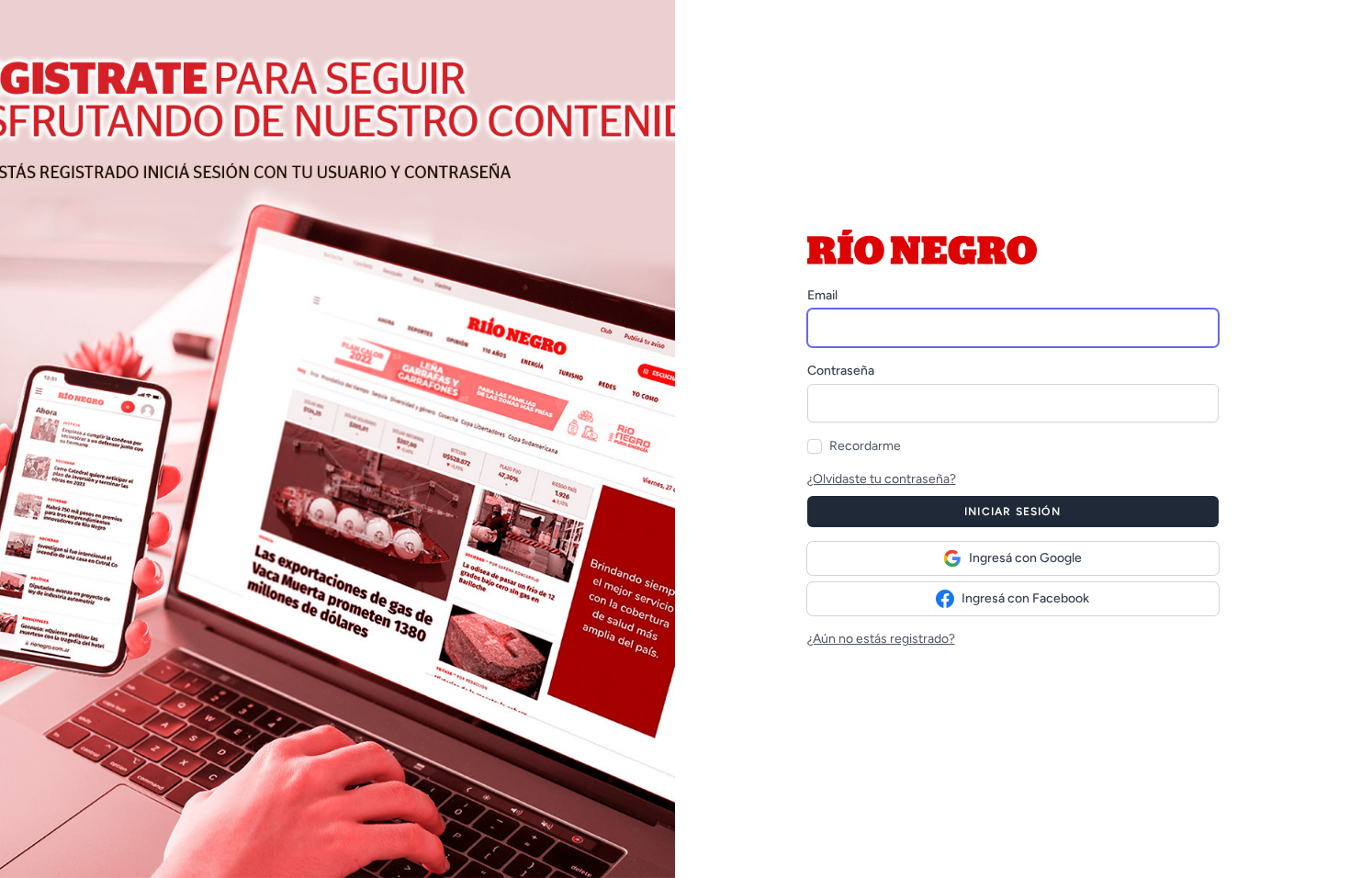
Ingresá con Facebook (1025, 598)
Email (822, 295)
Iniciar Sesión (1012, 511)
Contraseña (840, 370)
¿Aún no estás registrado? (881, 639)
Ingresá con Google (1025, 558)
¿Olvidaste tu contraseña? (881, 479)
